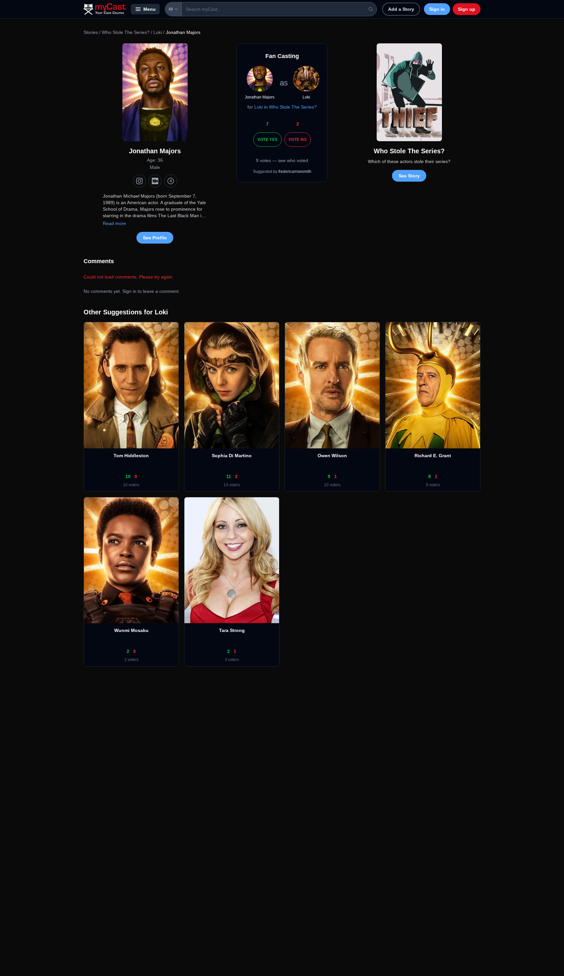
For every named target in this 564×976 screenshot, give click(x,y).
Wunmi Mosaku (131, 630)
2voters (131, 659)
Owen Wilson (332, 455)
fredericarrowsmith (294, 171)
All (170, 9)
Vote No (297, 139)
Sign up (466, 9)
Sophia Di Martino (232, 455)
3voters (232, 659)
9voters (433, 485)
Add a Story (401, 9)
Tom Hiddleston (131, 455)
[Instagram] (139, 181)
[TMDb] (170, 181)
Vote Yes (267, 139)
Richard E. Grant (433, 455)
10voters (131, 485)
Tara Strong (232, 630)
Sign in (437, 9)
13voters (232, 485)
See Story (409, 175)
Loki (157, 32)
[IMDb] (155, 181)
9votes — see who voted (282, 160)
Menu (149, 9)
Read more (114, 223)
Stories (91, 32)
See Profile (155, 237)
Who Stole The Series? (125, 32)
